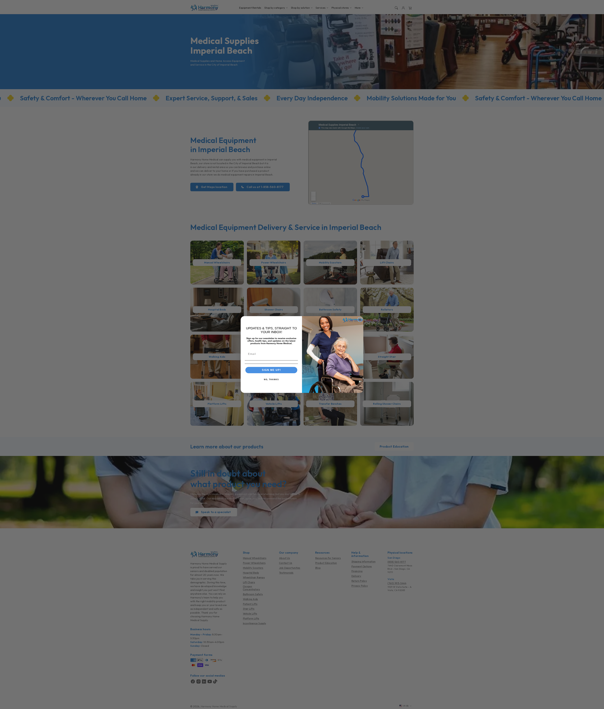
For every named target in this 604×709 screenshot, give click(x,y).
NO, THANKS (271, 379)
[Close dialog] (360, 319)
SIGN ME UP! (271, 370)
